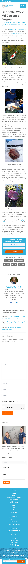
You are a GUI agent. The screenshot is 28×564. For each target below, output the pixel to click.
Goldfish (14, 505)
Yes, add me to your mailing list (10, 401)
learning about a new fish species (17, 29)
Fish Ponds (14, 520)
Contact (14, 538)
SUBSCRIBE (14, 251)
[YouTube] (10, 1)
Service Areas (14, 542)
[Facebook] (2, 1)
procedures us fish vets (15, 33)
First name (6, 467)
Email (5, 474)
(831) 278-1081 (14, 540)
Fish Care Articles (14, 518)
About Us (14, 495)
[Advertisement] (14, 353)
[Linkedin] (17, 302)
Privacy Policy (14, 552)
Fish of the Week (21, 24)
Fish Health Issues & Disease (12, 24)
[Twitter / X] (14, 302)
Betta (14, 507)
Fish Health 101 (14, 528)
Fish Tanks (14, 521)
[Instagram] (5, 1)
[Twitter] (7, 1)
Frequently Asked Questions (14, 497)
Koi (2, 25)
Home (14, 493)
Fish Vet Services (14, 499)
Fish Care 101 (14, 516)
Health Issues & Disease (14, 530)
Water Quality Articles (14, 532)
